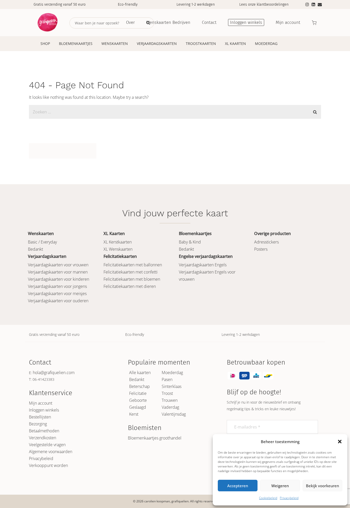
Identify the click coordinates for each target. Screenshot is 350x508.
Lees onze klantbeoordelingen (264, 4)
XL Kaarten (235, 43)
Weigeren (280, 485)
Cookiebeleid (268, 498)
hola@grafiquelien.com (54, 372)
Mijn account (40, 403)
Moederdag (266, 43)
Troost (167, 393)
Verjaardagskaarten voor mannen (58, 272)
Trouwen (170, 400)
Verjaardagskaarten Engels (203, 265)
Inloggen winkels (44, 410)
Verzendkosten (42, 438)
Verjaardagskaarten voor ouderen (58, 301)
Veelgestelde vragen (47, 444)
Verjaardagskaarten (157, 43)
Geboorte (138, 400)
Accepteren (237, 485)
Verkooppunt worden (48, 465)
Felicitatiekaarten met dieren (130, 286)
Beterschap (139, 386)
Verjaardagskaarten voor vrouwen (58, 265)
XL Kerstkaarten (118, 242)
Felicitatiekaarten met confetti (131, 272)
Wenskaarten (114, 43)
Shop (45, 43)
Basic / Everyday (42, 242)
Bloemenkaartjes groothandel (154, 438)
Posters (260, 249)
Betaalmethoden (44, 431)
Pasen (167, 379)
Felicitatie (138, 393)
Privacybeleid (289, 498)
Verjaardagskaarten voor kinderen (58, 279)
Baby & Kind (190, 242)
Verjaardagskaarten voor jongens (57, 286)
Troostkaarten (201, 43)
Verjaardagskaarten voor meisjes (57, 293)
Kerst (133, 414)
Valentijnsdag (174, 414)
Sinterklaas (171, 386)
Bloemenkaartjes (75, 43)
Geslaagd (137, 407)
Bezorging (38, 424)
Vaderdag (170, 407)
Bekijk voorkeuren (322, 485)
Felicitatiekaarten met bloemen (132, 279)
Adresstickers (266, 242)
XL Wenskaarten (118, 249)
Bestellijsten (40, 417)
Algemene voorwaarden (50, 451)
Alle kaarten (140, 372)
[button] (339, 441)
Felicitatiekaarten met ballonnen (133, 265)
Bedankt (35, 249)
